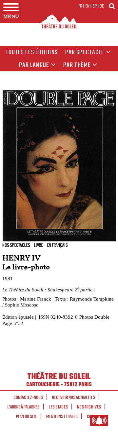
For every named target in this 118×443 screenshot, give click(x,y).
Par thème (77, 65)
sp (94, 6)
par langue (34, 65)
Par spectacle (85, 52)
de (101, 6)
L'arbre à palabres (24, 407)
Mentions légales (62, 417)
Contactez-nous (28, 398)
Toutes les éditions (32, 52)
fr (80, 6)
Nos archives (89, 407)
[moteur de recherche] (112, 6)
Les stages (58, 407)
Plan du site (26, 417)
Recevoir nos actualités (73, 398)
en (87, 6)
